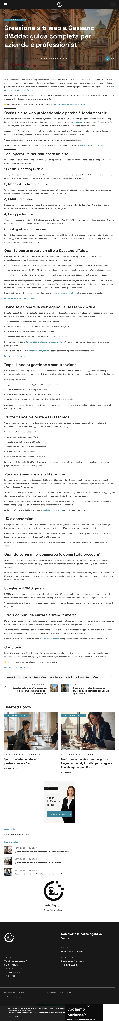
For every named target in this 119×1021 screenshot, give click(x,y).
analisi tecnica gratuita (53, 510)
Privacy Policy (9, 993)
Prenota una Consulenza (72, 961)
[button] (88, 1006)
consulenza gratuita (66, 293)
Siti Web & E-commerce (22, 59)
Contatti (22, 993)
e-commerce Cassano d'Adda (34, 677)
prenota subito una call (49, 638)
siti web (69, 677)
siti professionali (56, 677)
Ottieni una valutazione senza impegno (70, 104)
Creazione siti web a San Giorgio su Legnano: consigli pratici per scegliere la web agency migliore (87, 763)
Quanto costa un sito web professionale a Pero (21, 761)
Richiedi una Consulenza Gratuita (81, 1019)
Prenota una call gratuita (38, 351)
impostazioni (13, 1016)
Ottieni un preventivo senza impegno (19, 298)
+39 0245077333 (69, 965)
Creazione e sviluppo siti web (17, 997)
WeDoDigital (58, 59)
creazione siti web (13, 677)
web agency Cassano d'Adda (87, 677)
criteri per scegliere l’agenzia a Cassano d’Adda (44, 342)
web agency (78, 122)
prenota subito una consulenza (91, 145)
